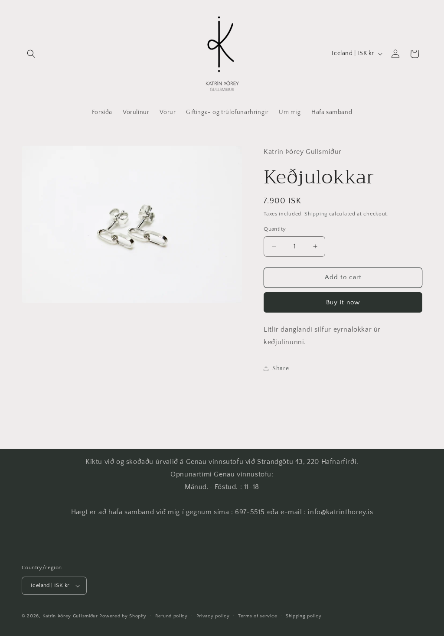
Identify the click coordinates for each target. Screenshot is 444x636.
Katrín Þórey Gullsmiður (70, 616)
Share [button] (280, 368)
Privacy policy (213, 616)
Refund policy (171, 616)
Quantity (275, 229)
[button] (31, 53)
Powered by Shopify (123, 616)
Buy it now (343, 302)
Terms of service (257, 616)
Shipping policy (304, 616)
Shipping (315, 214)
